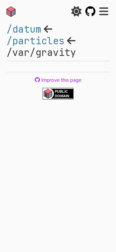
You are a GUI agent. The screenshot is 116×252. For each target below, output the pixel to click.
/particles (35, 40)
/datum (23, 29)
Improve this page (61, 80)
